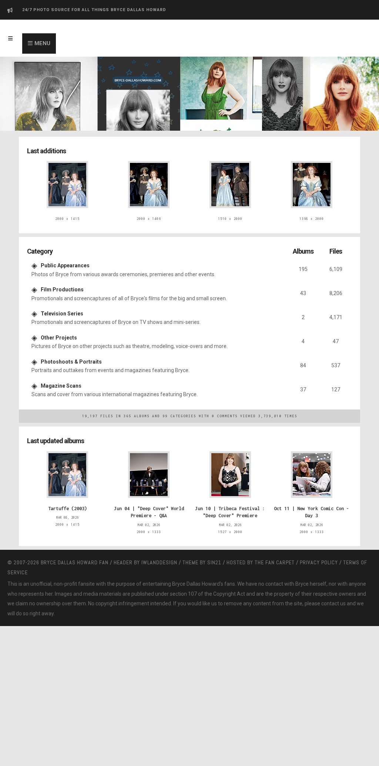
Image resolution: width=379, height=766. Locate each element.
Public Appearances (65, 262)
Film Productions (62, 285)
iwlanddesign (159, 547)
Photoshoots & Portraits (71, 352)
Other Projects (59, 330)
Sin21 (214, 547)
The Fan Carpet (275, 547)
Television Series (62, 307)
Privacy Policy (319, 547)
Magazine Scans (61, 375)
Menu (42, 43)
